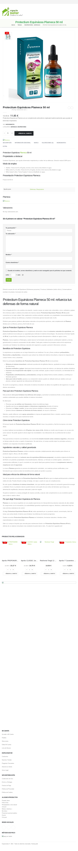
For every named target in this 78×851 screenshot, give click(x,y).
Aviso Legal (5, 770)
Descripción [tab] (7, 142)
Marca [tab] (36, 142)
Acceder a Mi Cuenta (8, 734)
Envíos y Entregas (7, 782)
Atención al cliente (7, 766)
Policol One (5, 802)
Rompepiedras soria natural (9, 804)
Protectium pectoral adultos (9, 813)
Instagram (4, 827)
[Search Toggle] (39, 12)
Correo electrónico (12, 262)
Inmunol (4, 807)
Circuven (4, 817)
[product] (48, 549)
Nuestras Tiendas (7, 760)
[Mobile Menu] (74, 11)
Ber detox (4, 811)
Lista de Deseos (6, 748)
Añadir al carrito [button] (11, 573)
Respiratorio (22, 127)
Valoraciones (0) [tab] (47, 142)
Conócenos (5, 756)
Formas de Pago (6, 785)
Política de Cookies (7, 792)
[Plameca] (6, 140)
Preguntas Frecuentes (8, 763)
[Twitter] (71, 2)
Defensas (14, 127)
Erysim (4, 815)
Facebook (13, 827)
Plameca (23, 153)
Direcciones (5, 741)
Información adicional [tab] (23, 142)
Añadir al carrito (25, 133)
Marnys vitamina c (7, 809)
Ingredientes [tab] (61, 142)
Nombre (9, 254)
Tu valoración (11, 233)
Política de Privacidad (8, 789)
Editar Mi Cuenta (6, 744)
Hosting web (34, 844)
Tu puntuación (11, 228)
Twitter (8, 827)
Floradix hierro (6, 800)
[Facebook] (75, 2)
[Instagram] (68, 2)
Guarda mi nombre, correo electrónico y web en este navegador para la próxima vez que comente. (40, 270)
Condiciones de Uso (7, 778)
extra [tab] (5, 146)
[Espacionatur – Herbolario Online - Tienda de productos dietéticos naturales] (12, 11)
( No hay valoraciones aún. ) (19, 109)
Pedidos (4, 737)
